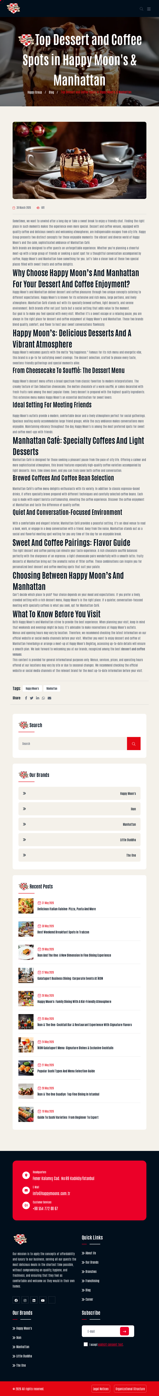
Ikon (133, 809)
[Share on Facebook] (26, 697)
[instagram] (25, 1299)
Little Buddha (128, 840)
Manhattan (52, 688)
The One (131, 855)
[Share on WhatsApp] (43, 697)
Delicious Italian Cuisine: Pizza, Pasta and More (66, 909)
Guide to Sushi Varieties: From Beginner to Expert (68, 1117)
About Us (91, 1253)
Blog (51, 92)
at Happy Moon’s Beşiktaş (81, 643)
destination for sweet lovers (94, 397)
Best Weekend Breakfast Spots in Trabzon (63, 932)
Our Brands (92, 1262)
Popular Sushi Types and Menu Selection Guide (66, 1071)
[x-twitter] (51, 1299)
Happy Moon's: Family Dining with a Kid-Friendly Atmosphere (74, 1001)
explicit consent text (110, 1344)
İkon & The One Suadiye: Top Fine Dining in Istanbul (68, 1094)
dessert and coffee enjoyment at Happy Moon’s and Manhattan (84, 319)
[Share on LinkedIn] (37, 697)
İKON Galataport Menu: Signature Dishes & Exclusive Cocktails (75, 1048)
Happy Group (35, 92)
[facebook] (16, 1299)
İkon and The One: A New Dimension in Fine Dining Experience (74, 955)
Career (89, 1299)
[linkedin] (33, 1299)
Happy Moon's (32, 688)
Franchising (92, 1281)
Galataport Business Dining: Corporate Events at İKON (70, 978)
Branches (91, 1271)
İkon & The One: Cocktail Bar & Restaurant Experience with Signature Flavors (84, 1024)
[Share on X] (31, 697)
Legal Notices (101, 1389)
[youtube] (42, 1299)
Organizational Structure (130, 1389)
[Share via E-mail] (49, 697)
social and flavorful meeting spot (32, 534)
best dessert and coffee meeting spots (51, 567)
